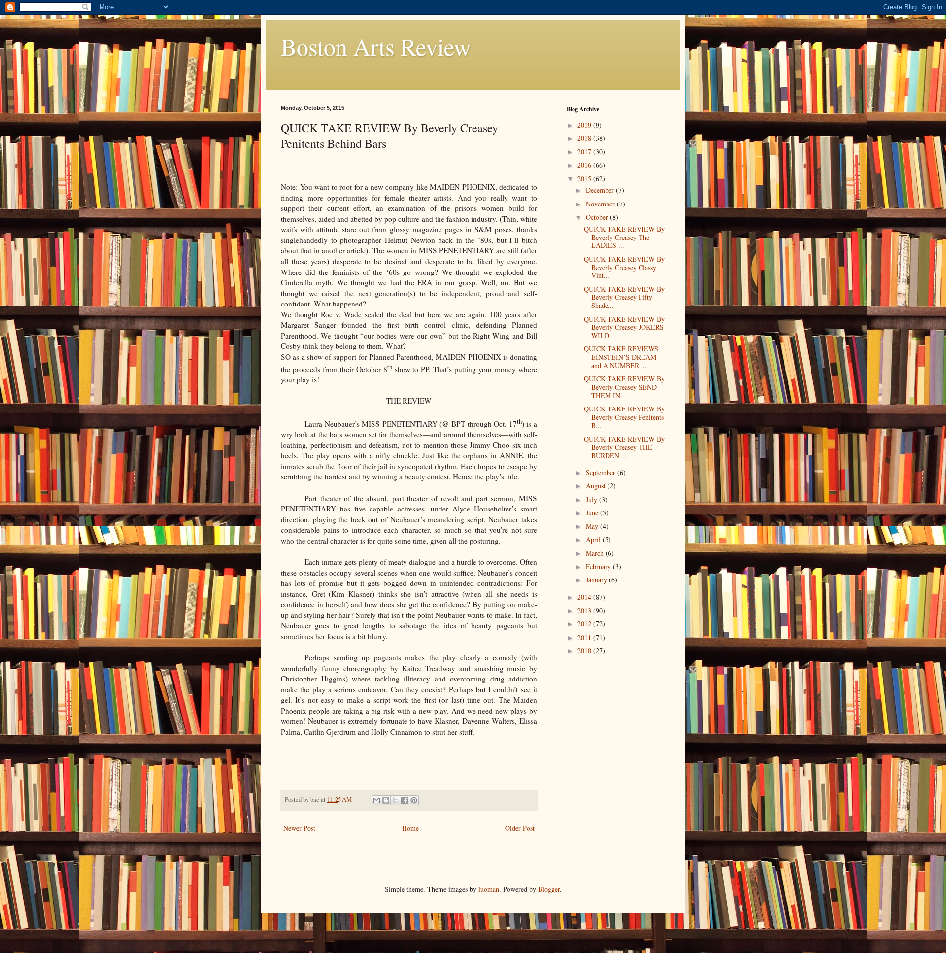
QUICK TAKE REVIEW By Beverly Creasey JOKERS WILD (624, 327)
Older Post (520, 828)
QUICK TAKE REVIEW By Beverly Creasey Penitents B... (624, 417)
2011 (585, 637)
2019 (585, 125)
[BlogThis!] (386, 800)
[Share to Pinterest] (414, 800)
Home (410, 828)
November (601, 203)
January (597, 579)
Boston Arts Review (376, 46)
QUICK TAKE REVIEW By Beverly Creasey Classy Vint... (624, 267)
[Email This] (376, 800)
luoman (488, 889)
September (601, 472)
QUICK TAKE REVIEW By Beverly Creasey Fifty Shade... (624, 297)
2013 (585, 610)
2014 (585, 597)
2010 (585, 650)
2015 (585, 178)
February (599, 566)
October (598, 217)
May (593, 526)
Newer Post (299, 828)
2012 (585, 623)
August (597, 485)
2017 (585, 151)
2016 (585, 165)
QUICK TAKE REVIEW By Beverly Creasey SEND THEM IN (624, 387)
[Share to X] (395, 800)
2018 (585, 138)
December (601, 190)
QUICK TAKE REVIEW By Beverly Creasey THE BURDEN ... (624, 447)
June (593, 512)
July (592, 499)
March (596, 553)
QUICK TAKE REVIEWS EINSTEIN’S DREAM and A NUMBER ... (621, 357)
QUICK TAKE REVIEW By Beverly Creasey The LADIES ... (624, 237)
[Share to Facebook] (404, 800)
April (594, 539)
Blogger (549, 889)
